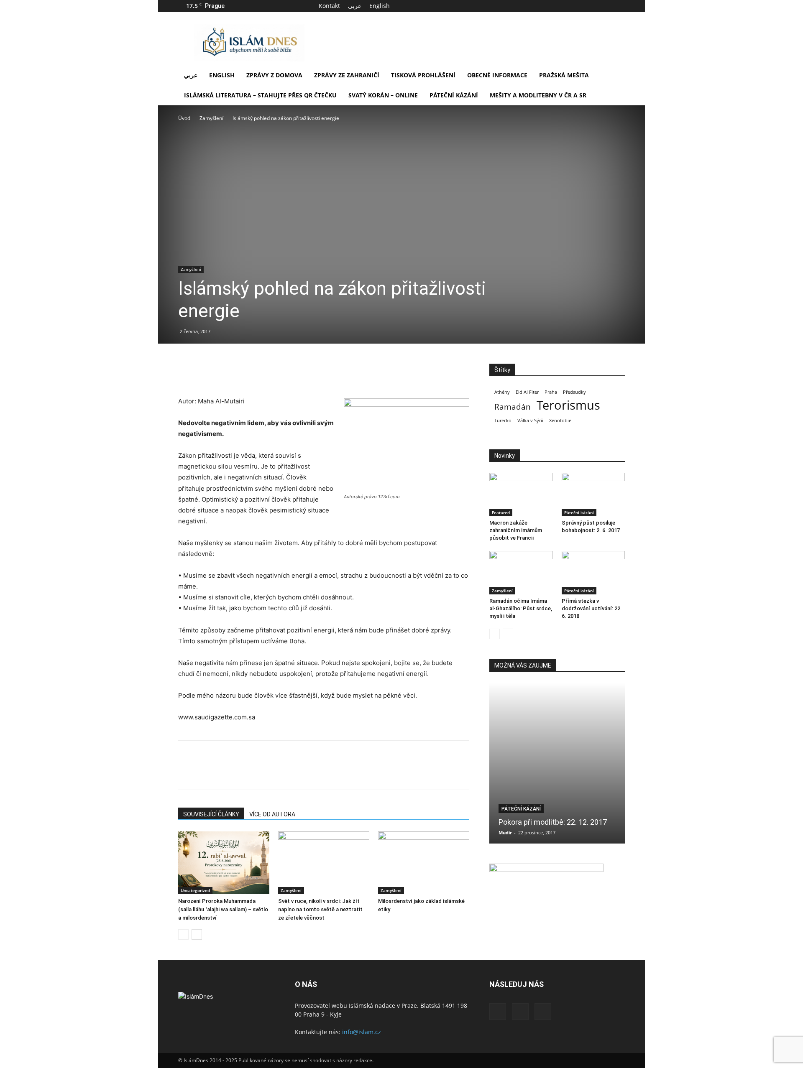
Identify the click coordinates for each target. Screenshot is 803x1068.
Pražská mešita (564, 75)
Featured (501, 512)
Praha (551, 392)
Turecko (502, 420)
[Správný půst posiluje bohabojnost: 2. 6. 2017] (593, 494)
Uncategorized (195, 890)
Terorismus (568, 405)
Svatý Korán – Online (383, 95)
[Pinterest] (225, 372)
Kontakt (329, 6)
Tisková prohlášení (423, 75)
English (379, 6)
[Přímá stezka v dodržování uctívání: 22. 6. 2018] (593, 572)
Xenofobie (560, 420)
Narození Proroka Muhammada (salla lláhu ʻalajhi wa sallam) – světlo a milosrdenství (223, 909)
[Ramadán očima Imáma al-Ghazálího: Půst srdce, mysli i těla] (521, 572)
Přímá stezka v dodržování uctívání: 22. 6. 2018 (592, 608)
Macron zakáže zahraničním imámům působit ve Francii (515, 530)
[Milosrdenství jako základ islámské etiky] (423, 862)
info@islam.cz (361, 1032)
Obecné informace (497, 75)
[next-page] (197, 934)
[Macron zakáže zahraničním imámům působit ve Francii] (521, 494)
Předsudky (574, 392)
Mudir (505, 832)
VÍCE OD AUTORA (272, 814)
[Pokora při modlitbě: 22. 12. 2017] (557, 763)
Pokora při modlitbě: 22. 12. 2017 (553, 822)
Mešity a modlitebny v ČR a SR (538, 95)
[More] (264, 372)
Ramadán (512, 407)
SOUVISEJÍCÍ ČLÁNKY (211, 814)
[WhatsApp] (244, 372)
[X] (604, 6)
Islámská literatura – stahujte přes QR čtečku (260, 95)
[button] (615, 76)
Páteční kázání (454, 95)
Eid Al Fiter (527, 392)
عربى (354, 6)
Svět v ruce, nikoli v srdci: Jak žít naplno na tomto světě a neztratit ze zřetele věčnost (320, 909)
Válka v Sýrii (530, 420)
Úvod (184, 118)
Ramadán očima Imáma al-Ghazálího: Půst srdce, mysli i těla (520, 608)
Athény (502, 392)
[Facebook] (591, 6)
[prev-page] (183, 934)
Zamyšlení (211, 118)
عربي (190, 75)
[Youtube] (618, 6)
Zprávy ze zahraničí (346, 75)
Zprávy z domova (274, 75)
